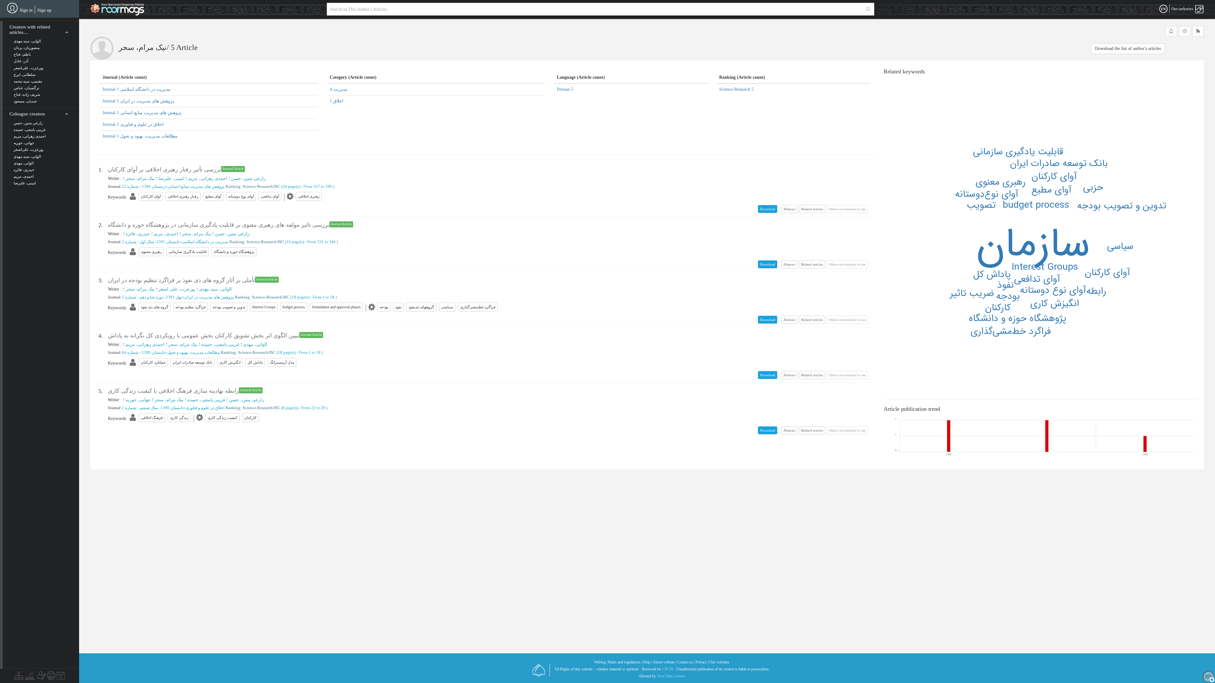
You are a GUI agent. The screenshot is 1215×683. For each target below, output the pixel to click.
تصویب (981, 205)
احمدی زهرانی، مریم (207, 178)
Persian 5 (565, 89)
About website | (664, 662)
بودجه (1008, 296)
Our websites (719, 662)
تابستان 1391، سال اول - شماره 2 (150, 241)
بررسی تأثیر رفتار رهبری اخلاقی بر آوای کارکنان (164, 169)
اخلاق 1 (336, 101)
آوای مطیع (1051, 190)
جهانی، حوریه (138, 399)
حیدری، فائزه (138, 233)
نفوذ (1005, 285)
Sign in (26, 10)
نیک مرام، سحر (140, 178)
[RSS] (1198, 31)
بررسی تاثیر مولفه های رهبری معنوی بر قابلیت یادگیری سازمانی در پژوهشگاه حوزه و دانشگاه (218, 225)
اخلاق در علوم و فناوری (205, 407)
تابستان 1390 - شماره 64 (143, 352)
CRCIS (667, 669)
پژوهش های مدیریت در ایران (209, 297)
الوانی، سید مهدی (215, 289)
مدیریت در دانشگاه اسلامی (205, 241)
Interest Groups (1045, 267)
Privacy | (701, 662)
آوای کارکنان (1054, 176)
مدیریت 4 (338, 89)
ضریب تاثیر (972, 293)
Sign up (44, 10)
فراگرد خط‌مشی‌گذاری (1010, 331)
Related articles (812, 209)
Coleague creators (27, 113)
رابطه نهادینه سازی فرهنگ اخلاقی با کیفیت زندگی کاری (173, 391)
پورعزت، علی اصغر (177, 289)
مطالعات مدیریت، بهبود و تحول (193, 352)
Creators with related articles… (29, 29)
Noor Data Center (670, 676)
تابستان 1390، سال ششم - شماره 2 (153, 407)
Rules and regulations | (625, 662)
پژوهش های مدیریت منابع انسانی (196, 186)
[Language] (1163, 9)
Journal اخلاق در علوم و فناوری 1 (133, 124)
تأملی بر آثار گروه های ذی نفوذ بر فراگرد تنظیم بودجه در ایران (181, 280)
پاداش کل (992, 274)
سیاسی (1120, 246)
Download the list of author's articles (1128, 48)
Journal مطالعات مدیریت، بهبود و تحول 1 (140, 136)
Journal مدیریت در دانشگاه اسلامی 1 (137, 89)
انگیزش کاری (1054, 303)
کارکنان (998, 307)
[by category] (18, 677)
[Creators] (41, 677)
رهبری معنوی (1000, 182)
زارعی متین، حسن (248, 178)
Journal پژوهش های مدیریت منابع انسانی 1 (142, 112)
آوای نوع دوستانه (1053, 290)
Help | (647, 662)
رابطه (1096, 291)
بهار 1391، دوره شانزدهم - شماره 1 (152, 297)
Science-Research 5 (736, 89)
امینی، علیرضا (171, 178)
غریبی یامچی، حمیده (220, 344)
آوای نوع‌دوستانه (987, 194)
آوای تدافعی (1037, 279)
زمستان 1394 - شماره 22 (143, 186)
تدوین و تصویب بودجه (1121, 206)
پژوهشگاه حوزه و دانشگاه (1017, 318)
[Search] (868, 9)
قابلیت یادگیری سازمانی (1018, 152)
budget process (1036, 205)
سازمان (1033, 245)
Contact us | (686, 662)
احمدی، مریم (166, 233)
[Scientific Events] (61, 677)
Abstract (789, 209)
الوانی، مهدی (255, 344)
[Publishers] (51, 677)
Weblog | (600, 662)
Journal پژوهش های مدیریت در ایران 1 (138, 101)
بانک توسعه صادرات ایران (1059, 163)
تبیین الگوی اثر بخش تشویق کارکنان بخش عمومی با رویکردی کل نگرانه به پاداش (203, 335)
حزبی (1093, 187)
